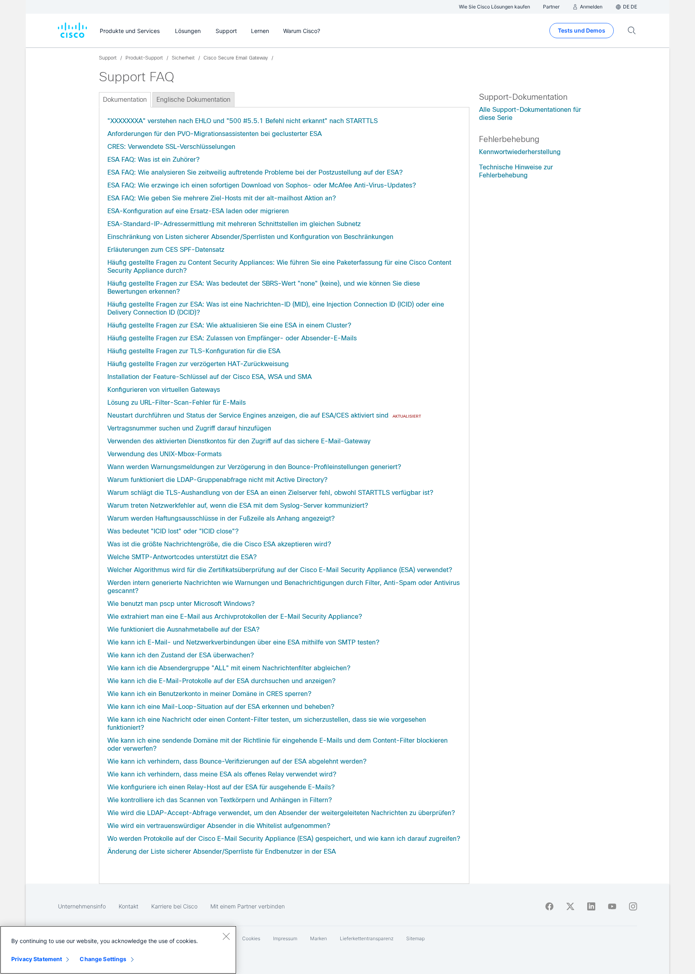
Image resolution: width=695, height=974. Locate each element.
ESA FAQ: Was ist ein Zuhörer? (153, 159)
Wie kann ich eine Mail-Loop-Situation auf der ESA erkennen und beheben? (220, 706)
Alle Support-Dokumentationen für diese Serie (530, 113)
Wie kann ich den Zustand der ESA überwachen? (180, 655)
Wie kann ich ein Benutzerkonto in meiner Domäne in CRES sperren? (209, 693)
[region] (118, 950)
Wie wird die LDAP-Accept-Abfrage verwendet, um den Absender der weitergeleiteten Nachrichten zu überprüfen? (281, 812)
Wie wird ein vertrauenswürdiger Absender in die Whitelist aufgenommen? (218, 825)
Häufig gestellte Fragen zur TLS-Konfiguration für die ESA (193, 351)
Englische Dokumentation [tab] (193, 99)
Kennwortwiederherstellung (520, 151)
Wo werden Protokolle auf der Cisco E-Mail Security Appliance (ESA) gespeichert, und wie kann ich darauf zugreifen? (283, 838)
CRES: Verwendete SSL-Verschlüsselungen (171, 146)
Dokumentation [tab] (125, 99)
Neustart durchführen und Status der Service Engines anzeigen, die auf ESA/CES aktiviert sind (248, 415)
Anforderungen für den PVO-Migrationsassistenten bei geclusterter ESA (214, 133)
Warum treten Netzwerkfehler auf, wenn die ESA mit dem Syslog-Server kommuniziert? (237, 505)
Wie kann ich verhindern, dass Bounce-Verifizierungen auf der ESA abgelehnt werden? (236, 761)
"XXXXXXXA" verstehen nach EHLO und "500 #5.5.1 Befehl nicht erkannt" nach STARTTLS (242, 120)
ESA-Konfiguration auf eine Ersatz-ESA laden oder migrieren (198, 211)
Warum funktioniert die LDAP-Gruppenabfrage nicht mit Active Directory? (217, 479)
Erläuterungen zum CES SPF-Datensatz (165, 249)
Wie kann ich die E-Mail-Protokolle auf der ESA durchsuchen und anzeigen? (221, 680)
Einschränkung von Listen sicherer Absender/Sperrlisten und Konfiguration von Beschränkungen (250, 236)
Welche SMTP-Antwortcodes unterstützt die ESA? (182, 557)
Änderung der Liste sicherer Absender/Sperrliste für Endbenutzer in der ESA (221, 851)
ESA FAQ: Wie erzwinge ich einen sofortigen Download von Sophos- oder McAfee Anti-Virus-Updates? (261, 185)
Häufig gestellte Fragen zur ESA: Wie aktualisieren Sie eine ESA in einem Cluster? (229, 325)
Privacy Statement (36, 958)
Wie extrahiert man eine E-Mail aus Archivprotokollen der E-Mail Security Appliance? (234, 616)
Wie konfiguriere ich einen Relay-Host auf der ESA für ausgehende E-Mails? (221, 787)
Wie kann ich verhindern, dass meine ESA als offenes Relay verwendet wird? (221, 774)
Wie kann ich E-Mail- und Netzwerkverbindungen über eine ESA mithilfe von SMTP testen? (243, 642)
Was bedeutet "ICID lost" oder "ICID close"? (173, 531)
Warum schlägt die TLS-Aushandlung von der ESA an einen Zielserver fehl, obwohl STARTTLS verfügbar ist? (270, 492)
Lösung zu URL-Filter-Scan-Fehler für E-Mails (176, 402)
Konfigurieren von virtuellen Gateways (163, 389)
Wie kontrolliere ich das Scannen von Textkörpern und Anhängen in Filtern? (219, 800)
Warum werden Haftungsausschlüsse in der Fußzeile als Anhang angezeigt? (221, 518)
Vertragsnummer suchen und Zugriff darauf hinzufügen (189, 428)
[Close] (226, 936)
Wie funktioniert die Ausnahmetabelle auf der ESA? (183, 629)
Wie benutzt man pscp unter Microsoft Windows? (181, 603)
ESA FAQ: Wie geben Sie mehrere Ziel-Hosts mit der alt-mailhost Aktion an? (221, 198)
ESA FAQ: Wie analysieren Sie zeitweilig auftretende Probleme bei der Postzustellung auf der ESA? (255, 172)
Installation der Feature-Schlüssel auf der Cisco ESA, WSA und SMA (209, 376)
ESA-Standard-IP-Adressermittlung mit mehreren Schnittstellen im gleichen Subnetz (234, 223)
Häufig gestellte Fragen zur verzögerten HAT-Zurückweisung (198, 363)
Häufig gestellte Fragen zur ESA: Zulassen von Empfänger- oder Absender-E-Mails (232, 338)
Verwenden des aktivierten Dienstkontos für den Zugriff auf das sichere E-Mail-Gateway (238, 441)
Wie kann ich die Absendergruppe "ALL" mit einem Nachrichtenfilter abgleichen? (228, 668)
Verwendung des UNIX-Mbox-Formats (164, 454)
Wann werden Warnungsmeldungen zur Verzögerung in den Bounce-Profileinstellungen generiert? (254, 466)
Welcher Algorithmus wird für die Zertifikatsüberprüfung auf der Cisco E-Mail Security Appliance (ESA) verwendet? (279, 569)
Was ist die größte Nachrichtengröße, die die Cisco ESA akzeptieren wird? (219, 544)
